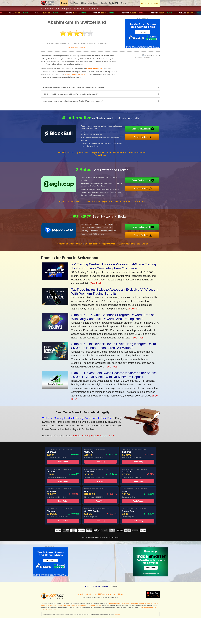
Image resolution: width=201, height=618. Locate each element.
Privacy (95, 594)
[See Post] (96, 283)
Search (114, 594)
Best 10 (64, 3)
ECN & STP (113, 3)
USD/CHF (135, 13)
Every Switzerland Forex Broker (130, 201)
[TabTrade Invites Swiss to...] (55, 304)
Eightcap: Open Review (70, 201)
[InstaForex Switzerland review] (81, 531)
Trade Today (63, 462)
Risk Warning (102, 594)
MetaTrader (74, 3)
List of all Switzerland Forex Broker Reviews (100, 538)
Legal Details (93, 3)
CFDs (83, 3)
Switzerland (47, 9)
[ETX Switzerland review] (127, 531)
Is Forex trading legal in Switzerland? (93, 435)
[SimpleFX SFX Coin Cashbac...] (55, 329)
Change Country (153, 596)
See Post (117, 614)
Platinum (20, 13)
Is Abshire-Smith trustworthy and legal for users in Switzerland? (100, 94)
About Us (81, 594)
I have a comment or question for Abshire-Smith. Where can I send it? (100, 101)
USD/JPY (78, 13)
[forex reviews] (52, 598)
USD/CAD (50, 13)
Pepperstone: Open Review (69, 244)
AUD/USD (164, 13)
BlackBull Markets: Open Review (73, 152)
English (66, 9)
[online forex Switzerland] (48, 5)
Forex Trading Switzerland (76, 74)
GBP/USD (106, 13)
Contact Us (88, 594)
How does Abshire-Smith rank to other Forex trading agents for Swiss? (100, 87)
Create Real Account (141, 129)
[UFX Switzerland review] (96, 531)
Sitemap (120, 594)
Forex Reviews (79, 9)
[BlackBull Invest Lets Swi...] (55, 387)
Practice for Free (141, 137)
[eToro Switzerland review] (112, 531)
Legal (109, 594)
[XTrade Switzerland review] (89, 531)
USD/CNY (193, 13)
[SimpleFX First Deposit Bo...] (55, 358)
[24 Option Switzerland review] (135, 531)
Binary (123, 3)
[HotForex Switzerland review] (104, 531)
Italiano (105, 586)
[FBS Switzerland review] (73, 531)
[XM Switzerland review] (66, 531)
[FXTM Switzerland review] (143, 531)
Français (96, 586)
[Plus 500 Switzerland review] (58, 531)
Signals (104, 3)
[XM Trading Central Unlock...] (55, 279)
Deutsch (87, 586)
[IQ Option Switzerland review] (120, 531)
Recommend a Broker (149, 3)
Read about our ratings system (76, 47)
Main (57, 9)
